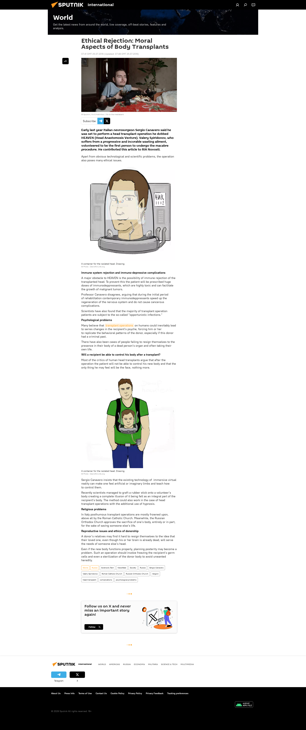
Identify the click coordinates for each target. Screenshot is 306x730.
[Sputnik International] (68, 8)
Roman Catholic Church (112, 574)
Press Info (69, 693)
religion (155, 574)
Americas (114, 664)
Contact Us (101, 693)
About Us (56, 693)
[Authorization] (237, 5)
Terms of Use (85, 693)
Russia (94, 567)
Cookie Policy (117, 693)
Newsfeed (122, 567)
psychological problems (126, 580)
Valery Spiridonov (90, 574)
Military (153, 664)
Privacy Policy (135, 693)
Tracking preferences (177, 693)
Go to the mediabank (115, 114)
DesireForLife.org (97, 266)
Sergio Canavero (156, 567)
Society (133, 567)
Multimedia (187, 664)
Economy (139, 664)
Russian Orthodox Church (137, 574)
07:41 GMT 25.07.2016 (92, 53)
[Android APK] (244, 704)
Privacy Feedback (154, 693)
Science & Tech (107, 567)
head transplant (89, 580)
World (85, 567)
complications (106, 580)
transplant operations (119, 325)
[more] (65, 61)
